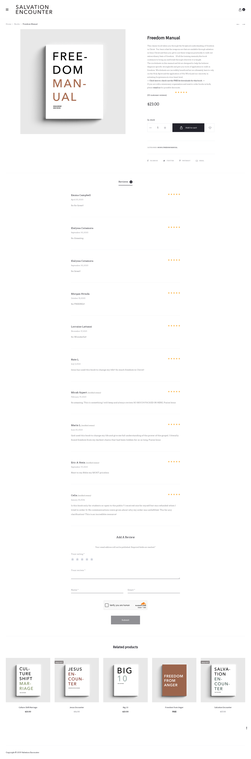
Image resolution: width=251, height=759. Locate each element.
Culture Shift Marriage (28, 707)
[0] (240, 9)
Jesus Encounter (76, 707)
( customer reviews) (157, 95)
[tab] (125, 181)
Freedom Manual (170, 147)
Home (8, 24)
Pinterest (186, 160)
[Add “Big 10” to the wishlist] (144, 661)
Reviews (125, 181)
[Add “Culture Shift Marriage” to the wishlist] (46, 661)
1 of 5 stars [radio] (73, 559)
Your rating (78, 554)
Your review (78, 570)
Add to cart (191, 127)
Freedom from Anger (174, 707)
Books (17, 24)
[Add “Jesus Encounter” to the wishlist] (95, 661)
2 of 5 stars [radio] (78, 559)
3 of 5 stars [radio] (83, 559)
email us (156, 87)
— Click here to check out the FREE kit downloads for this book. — (176, 80)
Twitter (170, 160)
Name (75, 590)
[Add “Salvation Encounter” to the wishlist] (241, 661)
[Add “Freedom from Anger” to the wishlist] (192, 661)
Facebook (154, 160)
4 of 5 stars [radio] (87, 559)
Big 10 (125, 707)
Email (201, 160)
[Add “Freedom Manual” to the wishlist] (210, 127)
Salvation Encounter (223, 707)
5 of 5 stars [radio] (92, 559)
